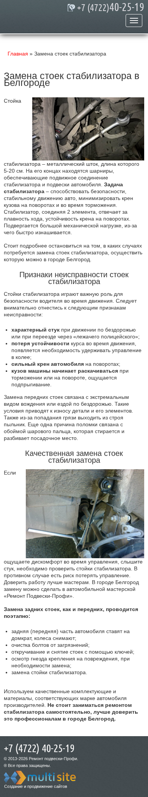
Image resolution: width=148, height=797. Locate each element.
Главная (18, 54)
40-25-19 (110, 7)
